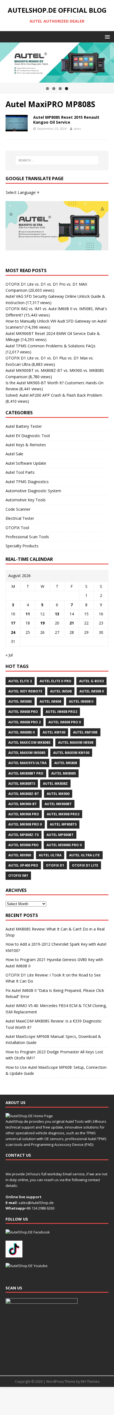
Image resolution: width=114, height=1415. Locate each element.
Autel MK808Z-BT (23, 793)
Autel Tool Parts (20, 472)
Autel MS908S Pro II (64, 845)
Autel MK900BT (58, 804)
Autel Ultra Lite (84, 855)
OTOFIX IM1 (18, 875)
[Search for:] (57, 160)
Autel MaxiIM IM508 (75, 742)
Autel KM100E (85, 732)
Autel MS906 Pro (23, 845)
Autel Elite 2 (20, 681)
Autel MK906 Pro (23, 814)
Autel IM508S (20, 701)
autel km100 (54, 732)
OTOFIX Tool (17, 527)
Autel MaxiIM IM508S (26, 752)
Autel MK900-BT (22, 804)
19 (42, 623)
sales (77, 128)
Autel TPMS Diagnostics (27, 481)
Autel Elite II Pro (55, 681)
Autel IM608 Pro (23, 711)
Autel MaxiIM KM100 (71, 752)
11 (27, 613)
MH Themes (90, 1381)
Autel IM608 (50, 701)
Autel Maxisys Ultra (27, 763)
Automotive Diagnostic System (33, 490)
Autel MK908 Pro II (25, 824)
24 (13, 632)
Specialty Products (22, 545)
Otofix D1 (55, 865)
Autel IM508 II (91, 691)
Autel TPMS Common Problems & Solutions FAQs (50, 345)
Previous (7, 61)
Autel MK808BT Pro (25, 773)
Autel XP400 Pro (23, 865)
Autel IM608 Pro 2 (24, 722)
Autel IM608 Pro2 (61, 711)
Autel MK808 (65, 763)
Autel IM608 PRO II (64, 722)
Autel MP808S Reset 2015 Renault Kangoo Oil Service (66, 120)
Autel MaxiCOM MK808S (29, 742)
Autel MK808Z (55, 783)
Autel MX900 (19, 855)
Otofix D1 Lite (85, 865)
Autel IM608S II (21, 732)
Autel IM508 (61, 691)
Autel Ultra (50, 855)
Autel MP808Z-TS (23, 834)
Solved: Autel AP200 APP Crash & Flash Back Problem (54, 395)
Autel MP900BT (60, 834)
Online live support (24, 1196)
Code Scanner (18, 509)
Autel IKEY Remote (25, 691)
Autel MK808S (63, 773)
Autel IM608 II (81, 701)
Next (107, 61)
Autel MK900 (58, 793)
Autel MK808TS (21, 783)
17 (13, 623)
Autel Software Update (26, 463)
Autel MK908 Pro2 (63, 814)
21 (71, 623)
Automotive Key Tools (26, 499)
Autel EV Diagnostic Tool (28, 435)
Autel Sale (14, 453)
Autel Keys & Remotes (26, 444)
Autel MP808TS (63, 824)
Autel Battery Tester (24, 426)
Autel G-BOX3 (91, 681)
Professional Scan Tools (27, 536)
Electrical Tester (20, 518)
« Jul (9, 655)
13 (57, 613)
